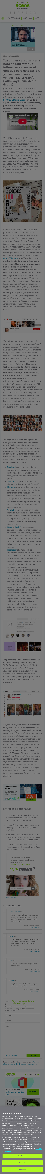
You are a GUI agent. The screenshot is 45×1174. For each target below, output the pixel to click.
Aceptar (22, 1169)
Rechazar (22, 1163)
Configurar (22, 1156)
